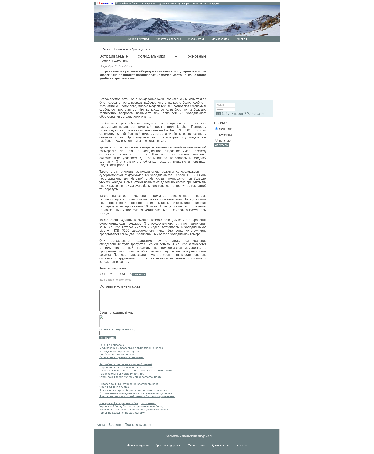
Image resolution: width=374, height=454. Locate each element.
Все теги (115, 424)
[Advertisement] (238, 73)
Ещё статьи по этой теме (115, 279)
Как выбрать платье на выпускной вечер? (125, 364)
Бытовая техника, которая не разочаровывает (128, 383)
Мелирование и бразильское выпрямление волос (131, 347)
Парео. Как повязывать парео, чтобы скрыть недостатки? (135, 370)
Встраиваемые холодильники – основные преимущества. (136, 393)
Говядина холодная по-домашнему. (122, 412)
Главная (108, 49)
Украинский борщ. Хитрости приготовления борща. (132, 406)
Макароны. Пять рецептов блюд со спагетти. (127, 403)
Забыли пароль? (234, 113)
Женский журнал (138, 38)
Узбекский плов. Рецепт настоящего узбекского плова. (134, 409)
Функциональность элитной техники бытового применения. (137, 396)
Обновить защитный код (116, 329)
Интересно (122, 49)
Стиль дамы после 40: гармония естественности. (130, 376)
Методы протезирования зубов (119, 351)
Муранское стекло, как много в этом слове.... (128, 367)
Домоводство (220, 38)
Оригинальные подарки (114, 386)
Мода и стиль (196, 38)
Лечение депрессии (112, 344)
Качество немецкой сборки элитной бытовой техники (133, 390)
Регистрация (256, 113)
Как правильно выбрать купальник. (121, 373)
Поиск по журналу (138, 424)
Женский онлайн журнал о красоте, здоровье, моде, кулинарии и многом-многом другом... (169, 3)
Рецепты (241, 38)
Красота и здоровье (168, 38)
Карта (100, 424)
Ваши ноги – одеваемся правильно (121, 357)
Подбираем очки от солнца (116, 354)
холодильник (117, 268)
